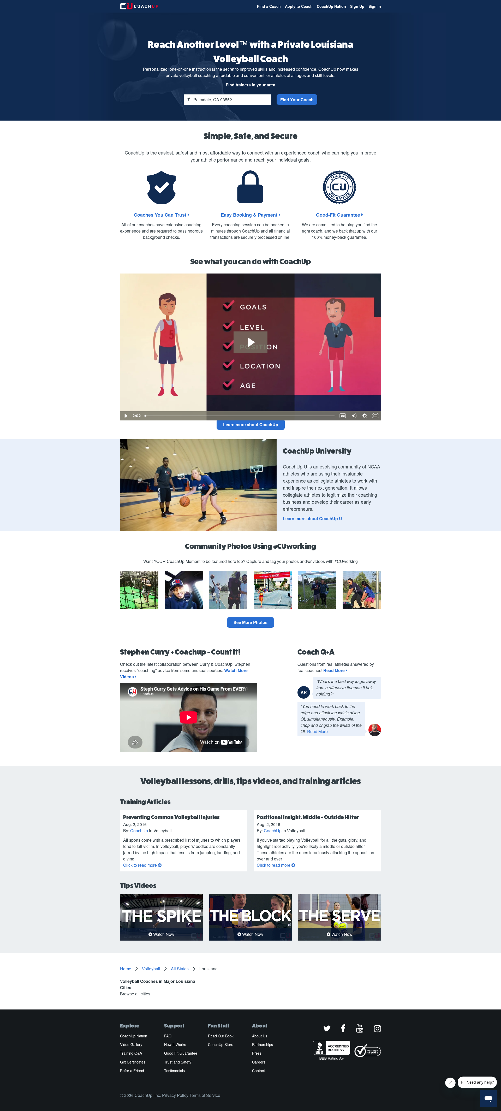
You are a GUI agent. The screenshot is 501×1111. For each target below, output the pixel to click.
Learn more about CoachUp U (312, 518)
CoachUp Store (220, 1044)
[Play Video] (125, 415)
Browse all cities (135, 994)
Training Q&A (131, 1053)
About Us (259, 1035)
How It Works (175, 1044)
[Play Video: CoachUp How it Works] (250, 342)
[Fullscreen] (375, 415)
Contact (258, 1070)
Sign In (374, 6)
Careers (258, 1062)
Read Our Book (221, 1035)
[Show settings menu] (364, 415)
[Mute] (353, 415)
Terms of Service (204, 1095)
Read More (334, 670)
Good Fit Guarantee (180, 1053)
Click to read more (140, 865)
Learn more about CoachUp (250, 424)
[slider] (240, 415)
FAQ (167, 1035)
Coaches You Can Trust (161, 214)
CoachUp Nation (331, 6)
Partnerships (262, 1044)
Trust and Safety (177, 1062)
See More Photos (250, 622)
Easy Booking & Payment (250, 214)
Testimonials (174, 1070)
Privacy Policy (175, 1095)
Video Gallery (131, 1044)
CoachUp (139, 831)
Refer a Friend (132, 1070)
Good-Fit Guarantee (338, 214)
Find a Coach (269, 6)
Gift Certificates (132, 1062)
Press (256, 1053)
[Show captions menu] (342, 415)
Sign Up (357, 6)
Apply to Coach (299, 6)
